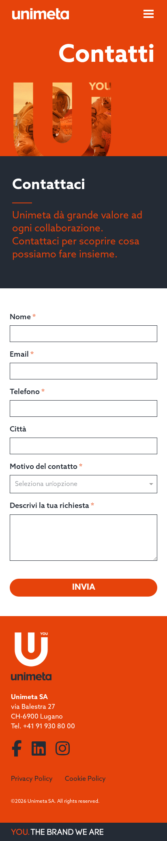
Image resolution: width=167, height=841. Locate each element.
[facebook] (17, 750)
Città (18, 429)
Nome (23, 317)
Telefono (27, 392)
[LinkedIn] (39, 750)
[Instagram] (63, 750)
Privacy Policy (32, 779)
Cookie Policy (85, 779)
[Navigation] (148, 14)
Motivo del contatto (46, 466)
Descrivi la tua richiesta (52, 505)
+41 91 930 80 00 (49, 726)
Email (22, 354)
